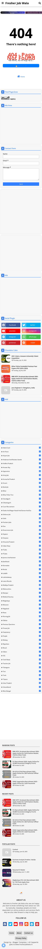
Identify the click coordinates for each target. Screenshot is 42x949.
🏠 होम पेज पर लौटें (21, 66)
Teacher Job (22, 663)
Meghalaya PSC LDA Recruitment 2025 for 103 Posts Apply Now (26, 881)
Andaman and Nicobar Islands (21, 460)
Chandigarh (21, 499)
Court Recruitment (21, 507)
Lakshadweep (21, 577)
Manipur (21, 593)
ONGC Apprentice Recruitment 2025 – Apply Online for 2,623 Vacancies (25, 782)
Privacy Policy (21, 938)
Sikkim (21, 652)
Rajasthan (22, 644)
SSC (21, 656)
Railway (21, 640)
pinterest (12, 343)
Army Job (22, 475)
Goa (21, 526)
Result (21, 648)
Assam (22, 483)
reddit (32, 343)
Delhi (22, 518)
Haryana (22, 538)
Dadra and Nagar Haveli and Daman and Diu (21, 510)
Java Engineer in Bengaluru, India (23, 388)
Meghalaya (21, 601)
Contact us (28, 933)
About (19, 933)
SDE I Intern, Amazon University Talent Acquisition (25, 357)
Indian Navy (21, 546)
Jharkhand (21, 561)
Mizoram (21, 605)
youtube (12, 331)
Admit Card (22, 448)
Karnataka (21, 565)
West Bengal (22, 691)
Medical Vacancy (21, 597)
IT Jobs (22, 550)
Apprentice (22, 471)
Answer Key (22, 467)
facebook (12, 325)
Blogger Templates (20, 942)
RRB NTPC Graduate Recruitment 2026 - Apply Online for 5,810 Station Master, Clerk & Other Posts (25, 378)
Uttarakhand (21, 687)
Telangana (21, 667)
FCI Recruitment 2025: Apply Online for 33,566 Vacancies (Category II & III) (26, 762)
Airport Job (21, 456)
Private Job (21, 628)
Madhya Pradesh (22, 585)
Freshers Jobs (22, 522)
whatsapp (32, 337)
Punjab (22, 636)
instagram (33, 331)
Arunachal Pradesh (21, 479)
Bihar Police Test (22, 495)
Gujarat (22, 534)
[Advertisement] (21, 126)
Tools (21, 675)
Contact (15, 849)
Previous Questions (21, 624)
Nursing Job (22, 616)
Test (22, 671)
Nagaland (21, 609)
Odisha (21, 620)
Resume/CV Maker (19, 870)
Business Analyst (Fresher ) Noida (24, 860)
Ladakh (21, 573)
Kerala (21, 569)
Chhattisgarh (21, 503)
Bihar (22, 491)
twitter (32, 325)
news (21, 612)
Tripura (21, 679)
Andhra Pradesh (22, 463)
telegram (12, 337)
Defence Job (21, 514)
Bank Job (22, 487)
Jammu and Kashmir (21, 557)
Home (22, 77)
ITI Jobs (21, 554)
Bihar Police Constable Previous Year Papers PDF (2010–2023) (24, 367)
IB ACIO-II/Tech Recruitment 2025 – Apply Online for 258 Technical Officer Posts (26, 773)
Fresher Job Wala (17, 3)
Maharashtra (22, 589)
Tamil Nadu (22, 660)
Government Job (22, 530)
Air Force (21, 452)
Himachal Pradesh (21, 542)
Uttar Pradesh (22, 683)
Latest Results (21, 581)
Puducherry (21, 632)
